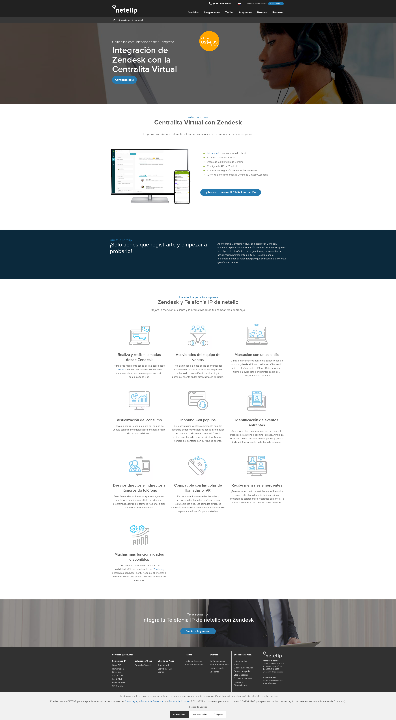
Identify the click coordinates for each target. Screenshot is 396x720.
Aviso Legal (131, 701)
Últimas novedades (243, 678)
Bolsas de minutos (194, 664)
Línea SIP (116, 665)
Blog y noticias (241, 675)
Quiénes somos (217, 661)
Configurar (218, 714)
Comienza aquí (124, 79)
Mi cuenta (214, 672)
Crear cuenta (276, 3)
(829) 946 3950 (222, 3)
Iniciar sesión (261, 3)
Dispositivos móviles (243, 668)
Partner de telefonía (219, 664)
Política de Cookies (179, 701)
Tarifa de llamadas (193, 661)
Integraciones (212, 12)
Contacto (250, 3)
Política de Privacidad (152, 701)
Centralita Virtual (143, 665)
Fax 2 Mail (117, 679)
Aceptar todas (179, 714)
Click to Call (117, 675)
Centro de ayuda (242, 671)
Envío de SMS (118, 682)
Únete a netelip (217, 668)
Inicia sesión (213, 153)
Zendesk (121, 369)
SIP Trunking (118, 686)
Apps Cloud (163, 665)
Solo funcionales (199, 714)
